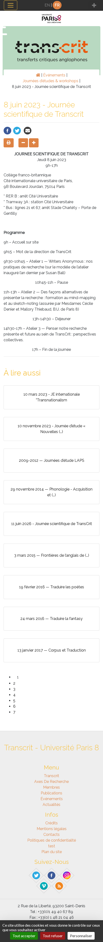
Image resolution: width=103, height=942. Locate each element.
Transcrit (51, 776)
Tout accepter (23, 935)
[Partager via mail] (27, 130)
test (51, 846)
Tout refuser (53, 935)
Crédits (51, 823)
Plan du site (51, 852)
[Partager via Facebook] (7, 130)
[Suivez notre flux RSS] (59, 885)
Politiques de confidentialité (51, 840)
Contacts (51, 834)
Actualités (51, 804)
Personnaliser (81, 935)
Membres (51, 787)
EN (47, 5)
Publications (51, 793)
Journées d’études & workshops (50, 81)
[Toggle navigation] (10, 5)
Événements (54, 75)
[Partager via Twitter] (17, 130)
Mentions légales (52, 828)
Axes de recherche (51, 781)
